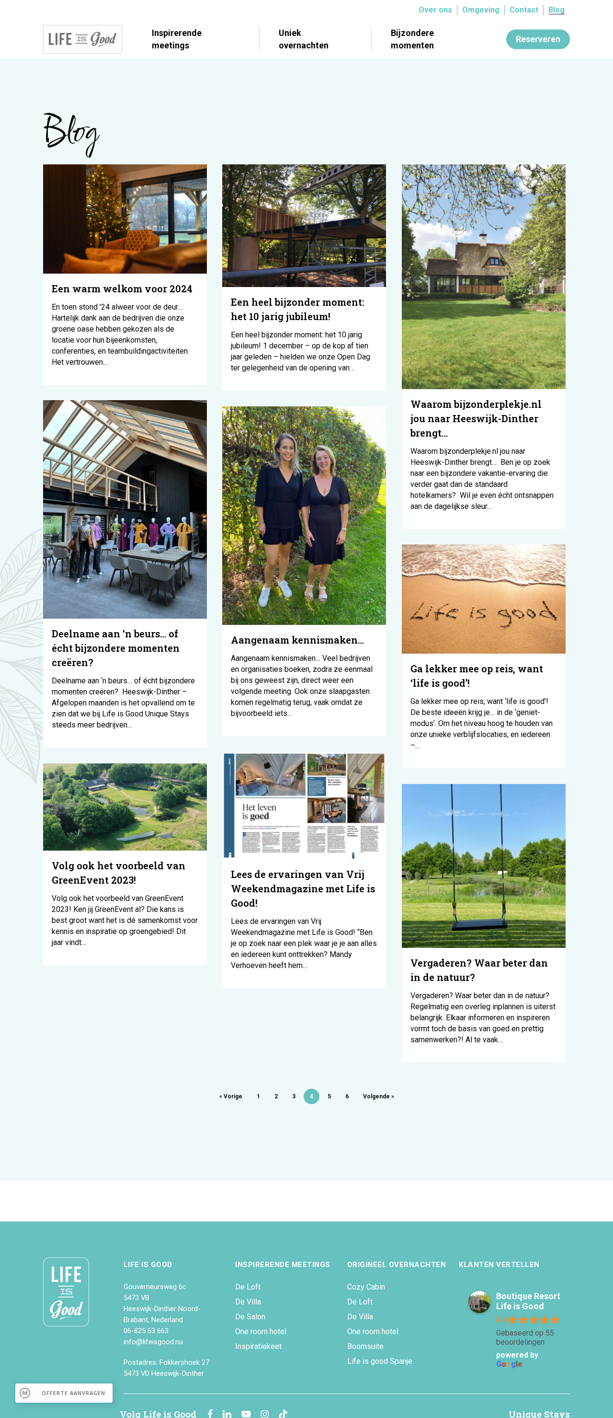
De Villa (248, 1301)
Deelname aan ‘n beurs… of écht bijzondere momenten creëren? (116, 648)
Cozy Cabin (366, 1286)
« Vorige (230, 1096)
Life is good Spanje (379, 1361)
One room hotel (260, 1331)
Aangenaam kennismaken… (297, 640)
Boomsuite (365, 1346)
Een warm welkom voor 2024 (123, 288)
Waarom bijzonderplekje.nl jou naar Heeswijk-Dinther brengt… (476, 418)
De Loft (248, 1286)
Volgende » (378, 1096)
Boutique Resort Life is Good (528, 1301)
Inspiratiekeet (258, 1346)
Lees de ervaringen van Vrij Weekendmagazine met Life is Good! (303, 888)
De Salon (250, 1316)
